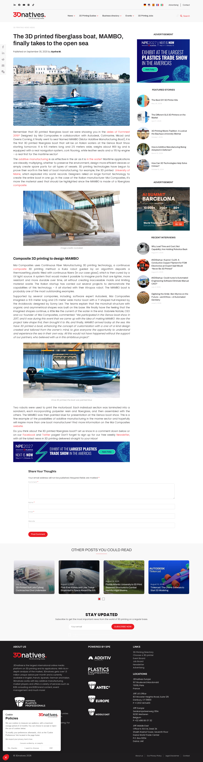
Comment (33, 482)
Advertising (173, 5)
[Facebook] (3, 47)
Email (31, 512)
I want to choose (32, 748)
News (70, 16)
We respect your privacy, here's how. (19, 739)
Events (129, 16)
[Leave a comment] (3, 72)
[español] (153, 5)
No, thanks (12, 748)
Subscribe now (122, 626)
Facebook (29, 434)
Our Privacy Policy (154, 756)
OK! (51, 748)
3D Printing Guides (87, 16)
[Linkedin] (3, 53)
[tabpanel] (34, 577)
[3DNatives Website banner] (163, 209)
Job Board (138, 661)
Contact (186, 5)
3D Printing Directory (143, 652)
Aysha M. (56, 51)
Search (186, 16)
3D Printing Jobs (145, 16)
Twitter (46, 434)
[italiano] (162, 5)
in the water (94, 159)
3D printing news (21, 27)
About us (139, 756)
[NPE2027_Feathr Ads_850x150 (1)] (71, 452)
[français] (158, 5)
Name (31, 502)
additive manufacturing (33, 159)
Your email (76, 626)
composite (20, 185)
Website (31, 521)
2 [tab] (103, 599)
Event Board (139, 658)
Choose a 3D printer (143, 655)
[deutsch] (145, 5)
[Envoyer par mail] (3, 66)
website (18, 426)
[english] (149, 5)
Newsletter (122, 434)
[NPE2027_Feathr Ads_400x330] (163, 61)
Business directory (110, 16)
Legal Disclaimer (172, 756)
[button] (5, 757)
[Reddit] (3, 60)
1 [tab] (99, 599)
